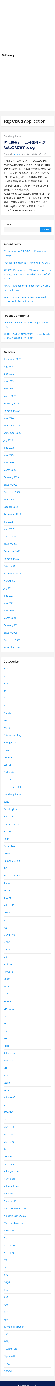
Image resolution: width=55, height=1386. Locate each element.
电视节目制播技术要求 (15, 1326)
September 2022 (12, 514)
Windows (8, 1193)
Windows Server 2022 (15, 1215)
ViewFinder (9, 1178)
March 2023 (10, 470)
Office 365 (9, 1008)
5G (5, 676)
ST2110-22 (9, 1134)
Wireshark (9, 1230)
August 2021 (10, 580)
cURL (6, 801)
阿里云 (7, 1363)
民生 (6, 1312)
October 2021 (11, 566)
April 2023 (9, 462)
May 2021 (9, 603)
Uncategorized (11, 1164)
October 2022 (11, 506)
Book (6, 749)
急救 (6, 1304)
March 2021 (10, 617)
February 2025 (11, 403)
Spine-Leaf (9, 1097)
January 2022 (10, 543)
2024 (6, 668)
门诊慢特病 (9, 1356)
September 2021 (12, 573)
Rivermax (8, 1060)
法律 (6, 1319)
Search (7, 224)
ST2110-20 (9, 1127)
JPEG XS (8, 897)
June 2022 (9, 529)
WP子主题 (9, 1252)
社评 (6, 1334)
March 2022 (10, 536)
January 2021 (10, 632)
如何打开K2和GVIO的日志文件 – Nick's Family (27, 333)
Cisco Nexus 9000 (13, 786)
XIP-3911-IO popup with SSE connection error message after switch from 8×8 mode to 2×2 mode (27, 274)
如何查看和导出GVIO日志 (20, 338)
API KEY (7, 720)
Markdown (9, 934)
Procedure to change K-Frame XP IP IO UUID (27, 262)
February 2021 (11, 625)
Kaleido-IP (9, 905)
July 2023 (8, 440)
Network (8, 971)
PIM (5, 1031)
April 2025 (9, 388)
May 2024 (9, 418)
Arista (7, 727)
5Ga (6, 683)
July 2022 (8, 521)
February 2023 (11, 477)
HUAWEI (8, 853)
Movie (7, 949)
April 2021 (9, 610)
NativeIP (8, 964)
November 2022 (12, 499)
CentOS (7, 764)
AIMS (6, 705)
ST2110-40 (9, 1142)
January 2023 (10, 484)
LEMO (7, 912)
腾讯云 (7, 1341)
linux (6, 920)
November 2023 (12, 425)
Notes (7, 986)
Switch (7, 1149)
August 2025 (10, 366)
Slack (6, 1090)
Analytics (8, 712)
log (5, 927)
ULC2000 (8, 1156)
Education (9, 816)
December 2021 (12, 551)
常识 (6, 1289)
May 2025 (9, 381)
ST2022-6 (8, 1112)
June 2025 (9, 373)
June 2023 (9, 447)
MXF (6, 957)
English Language (13, 823)
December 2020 (12, 640)
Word (6, 1238)
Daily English (10, 809)
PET (5, 1023)
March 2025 (10, 396)
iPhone (7, 883)
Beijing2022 (10, 742)
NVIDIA (7, 1001)
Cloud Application (13, 136)
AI (5, 698)
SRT (5, 1105)
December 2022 (12, 492)
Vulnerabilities (11, 1186)
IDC (5, 868)
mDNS (7, 942)
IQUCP (7, 890)
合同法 (7, 1282)
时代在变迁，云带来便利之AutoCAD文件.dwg (25, 145)
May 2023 (9, 455)
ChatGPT (8, 779)
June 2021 (9, 595)
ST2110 (7, 1119)
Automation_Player (14, 735)
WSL (6, 1260)
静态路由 (8, 1371)
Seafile (7, 1082)
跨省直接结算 (10, 1349)
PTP (6, 1038)
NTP (6, 994)
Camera (8, 757)
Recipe (7, 1045)
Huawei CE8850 (12, 860)
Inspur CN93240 (12, 875)
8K (5, 690)
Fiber (6, 838)
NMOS (7, 979)
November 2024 (12, 410)
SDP (6, 1075)
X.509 (6, 1267)
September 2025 (12, 359)
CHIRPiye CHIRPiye (13, 322)
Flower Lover (10, 846)
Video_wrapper (12, 1171)
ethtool (7, 831)
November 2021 (12, 558)
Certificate (9, 772)
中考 (6, 1275)
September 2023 (12, 433)
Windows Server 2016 (15, 1208)
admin (17, 153)
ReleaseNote (10, 1053)
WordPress (9, 1245)
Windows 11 (10, 1201)
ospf (6, 1016)
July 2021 (8, 588)
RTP (6, 1068)
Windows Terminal (13, 1223)
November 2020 (12, 647)
